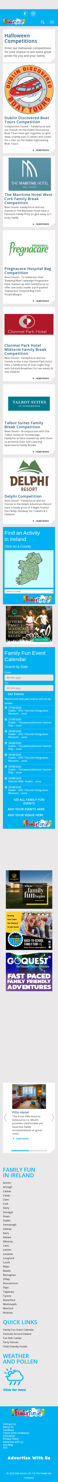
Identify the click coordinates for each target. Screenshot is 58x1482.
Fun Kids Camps (12, 1338)
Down (6, 1216)
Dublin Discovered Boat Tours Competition (26, 119)
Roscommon (10, 1283)
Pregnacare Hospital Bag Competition (27, 270)
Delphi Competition (23, 496)
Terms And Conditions (16, 1433)
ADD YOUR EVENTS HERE (26, 809)
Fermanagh (9, 1224)
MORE (24, 713)
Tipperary (8, 1291)
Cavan (6, 1195)
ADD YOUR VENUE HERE (25, 815)
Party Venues (10, 1342)
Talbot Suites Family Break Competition (23, 424)
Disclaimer (9, 1435)
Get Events (16, 694)
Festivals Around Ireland (17, 1334)
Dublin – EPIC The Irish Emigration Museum (28, 712)
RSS (5, 1447)
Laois (6, 1245)
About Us (8, 1427)
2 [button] (38, 1150)
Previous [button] (5, 1118)
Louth (6, 1262)
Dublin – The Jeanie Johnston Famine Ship (29, 724)
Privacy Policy (11, 1438)
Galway (7, 1229)
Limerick (8, 1254)
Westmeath (10, 1304)
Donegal (8, 1212)
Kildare (7, 1237)
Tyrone (7, 1296)
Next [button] (53, 1118)
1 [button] (20, 1150)
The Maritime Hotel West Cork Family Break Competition (28, 198)
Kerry (6, 1233)
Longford (8, 1258)
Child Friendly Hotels (15, 1346)
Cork (5, 1203)
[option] (29, 1115)
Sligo (6, 1287)
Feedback (8, 1430)
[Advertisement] (29, 1048)
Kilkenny (8, 1241)
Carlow (7, 1191)
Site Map (8, 1444)
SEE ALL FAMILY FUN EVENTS (29, 801)
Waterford (9, 1300)
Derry (6, 1208)
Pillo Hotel (20, 1112)
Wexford (8, 1308)
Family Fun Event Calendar (18, 1329)
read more (42, 150)
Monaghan (9, 1275)
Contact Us (9, 1424)
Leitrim (7, 1249)
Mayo (6, 1266)
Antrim (7, 1183)
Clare (6, 1199)
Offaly (6, 1279)
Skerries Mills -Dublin (20, 781)
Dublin (7, 1220)
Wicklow (8, 1312)
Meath (7, 1271)
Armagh (7, 1187)
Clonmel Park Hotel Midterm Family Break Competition (25, 349)
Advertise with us (13, 1441)
